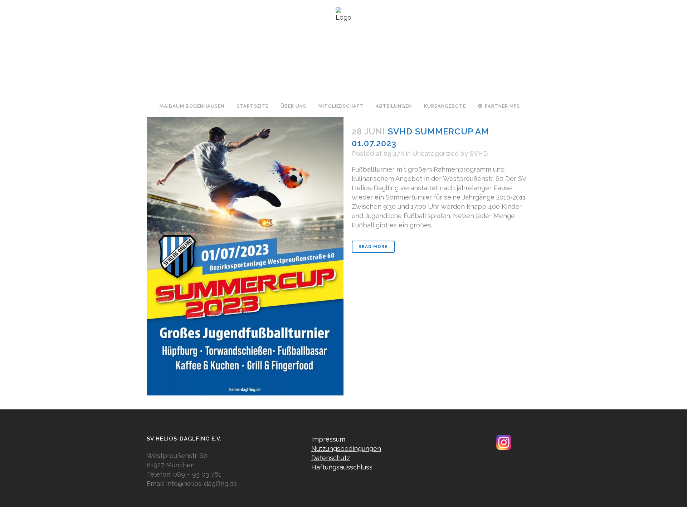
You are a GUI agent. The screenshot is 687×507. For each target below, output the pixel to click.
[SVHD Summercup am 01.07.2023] (245, 256)
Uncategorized (436, 153)
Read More (373, 246)
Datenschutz (330, 458)
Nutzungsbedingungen (346, 448)
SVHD (479, 153)
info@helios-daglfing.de (201, 483)
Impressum (328, 439)
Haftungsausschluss (341, 467)
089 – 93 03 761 (197, 474)
